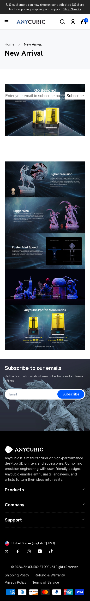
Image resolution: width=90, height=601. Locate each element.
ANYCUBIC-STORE (36, 567)
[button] (6, 21)
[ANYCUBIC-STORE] (24, 452)
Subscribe (75, 96)
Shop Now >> (72, 9)
